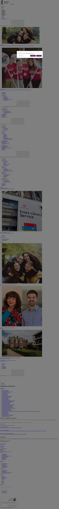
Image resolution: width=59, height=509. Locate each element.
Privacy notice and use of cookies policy (30, 53)
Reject (33, 55)
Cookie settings (20, 55)
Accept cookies (38, 55)
